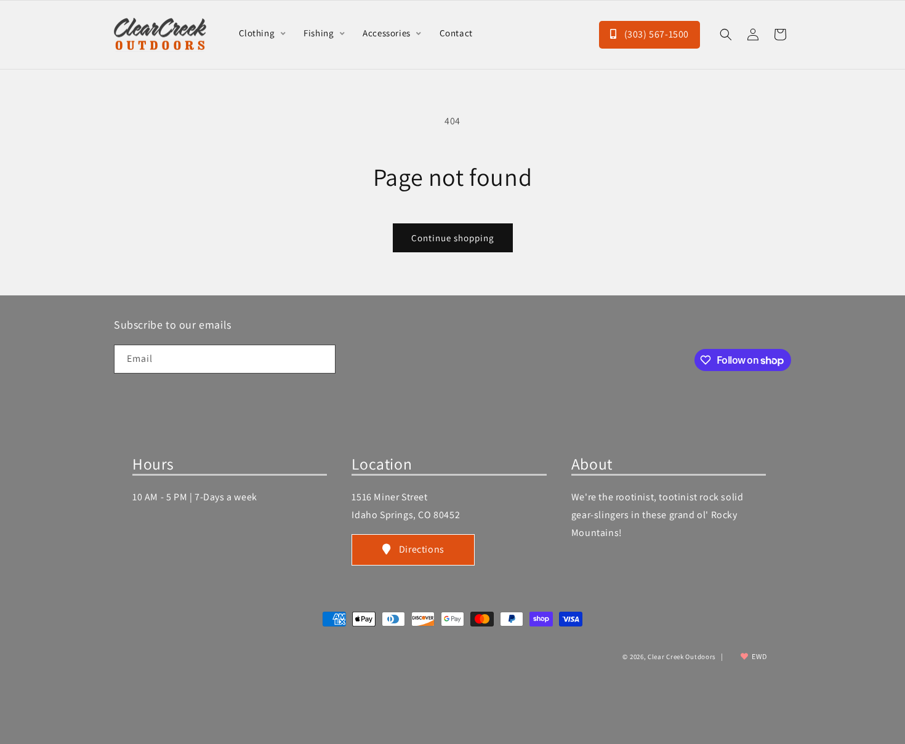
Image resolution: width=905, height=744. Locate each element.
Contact (456, 33)
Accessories (387, 33)
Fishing (320, 33)
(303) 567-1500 (655, 34)
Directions (421, 549)
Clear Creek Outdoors (682, 656)
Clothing (258, 33)
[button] (725, 34)
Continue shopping (452, 238)
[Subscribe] (321, 359)
